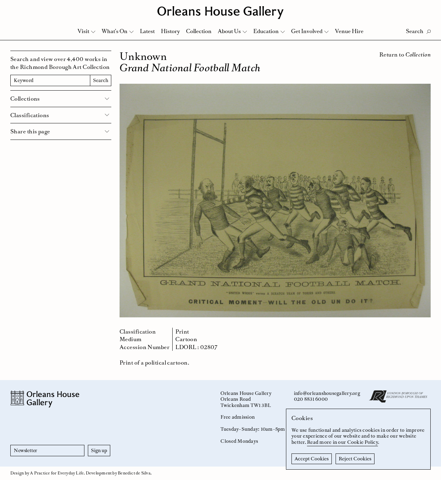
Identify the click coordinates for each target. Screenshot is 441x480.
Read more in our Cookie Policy (342, 442)
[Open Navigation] (427, 7)
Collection (199, 31)
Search (100, 80)
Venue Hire (349, 31)
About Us (229, 31)
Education (266, 31)
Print (182, 331)
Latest (147, 31)
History (170, 31)
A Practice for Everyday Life (57, 473)
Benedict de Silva (134, 473)
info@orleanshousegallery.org (327, 393)
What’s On (114, 31)
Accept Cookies (312, 458)
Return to (405, 54)
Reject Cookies (355, 458)
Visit (83, 31)
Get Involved (306, 31)
